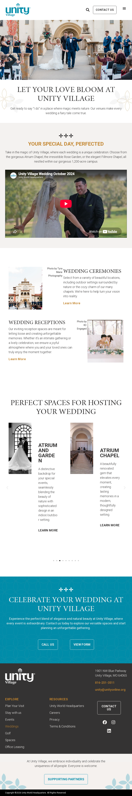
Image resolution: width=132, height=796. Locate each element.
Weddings (12, 726)
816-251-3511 (105, 682)
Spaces (10, 740)
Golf (8, 733)
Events (9, 719)
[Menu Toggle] (124, 8)
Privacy (55, 719)
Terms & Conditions (62, 726)
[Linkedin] (109, 730)
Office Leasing (14, 747)
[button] (7, 488)
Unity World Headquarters (67, 706)
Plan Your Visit (14, 706)
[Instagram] (113, 722)
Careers (55, 712)
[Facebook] (104, 722)
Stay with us (13, 712)
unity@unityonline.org (110, 689)
